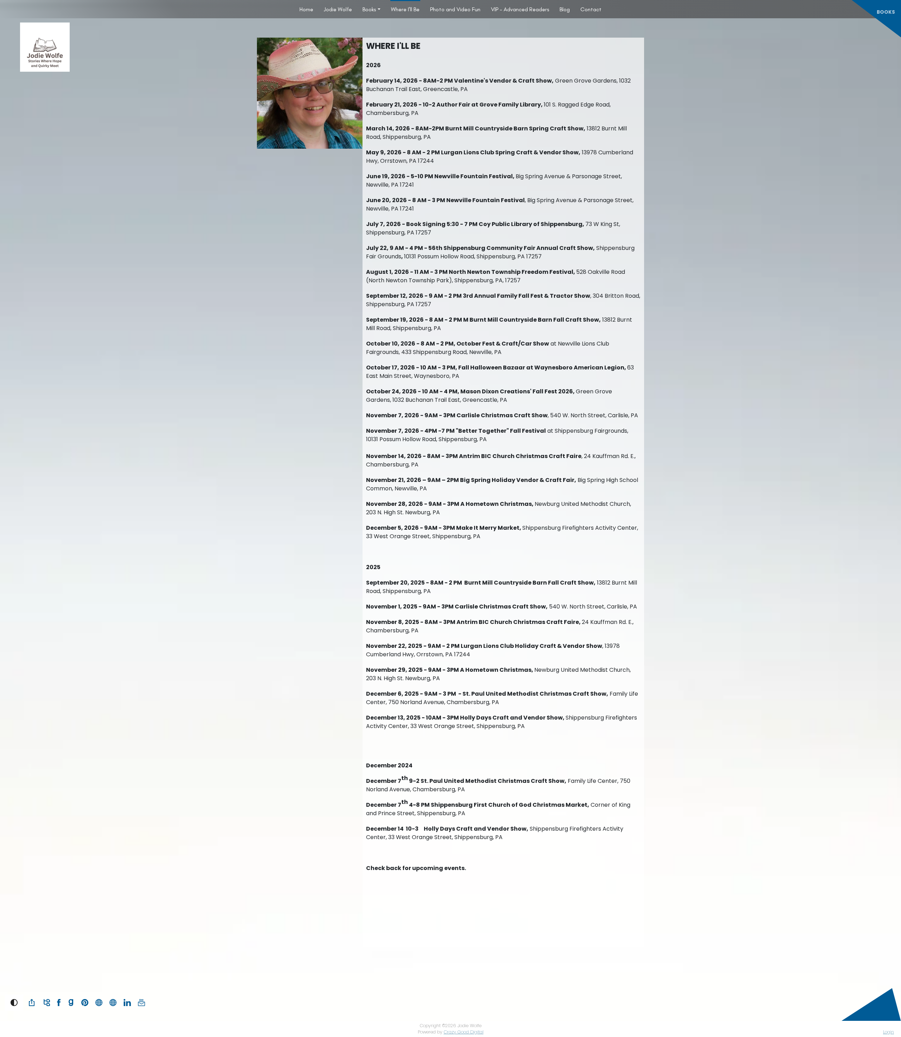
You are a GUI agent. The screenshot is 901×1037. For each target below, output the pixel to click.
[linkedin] (127, 1002)
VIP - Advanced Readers (520, 9)
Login (888, 1032)
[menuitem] (306, 9)
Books (369, 9)
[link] (32, 1002)
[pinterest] (84, 1002)
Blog (565, 9)
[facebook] (59, 1002)
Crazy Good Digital (464, 1032)
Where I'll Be (405, 9)
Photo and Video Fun (455, 9)
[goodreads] (71, 1002)
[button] (14, 1002)
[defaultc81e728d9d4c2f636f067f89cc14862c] (98, 1002)
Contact (590, 9)
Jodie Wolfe (338, 9)
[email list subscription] (141, 1002)
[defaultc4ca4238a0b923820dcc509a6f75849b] (112, 1002)
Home (306, 9)
